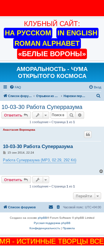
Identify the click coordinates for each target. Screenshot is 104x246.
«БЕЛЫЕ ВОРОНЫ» (52, 54)
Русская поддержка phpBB (52, 223)
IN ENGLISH (77, 33)
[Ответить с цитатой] (88, 134)
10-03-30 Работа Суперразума (41, 107)
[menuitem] (15, 87)
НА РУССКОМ (28, 33)
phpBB (42, 217)
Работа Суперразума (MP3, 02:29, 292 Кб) (39, 160)
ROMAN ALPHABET (47, 43)
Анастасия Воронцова (19, 129)
